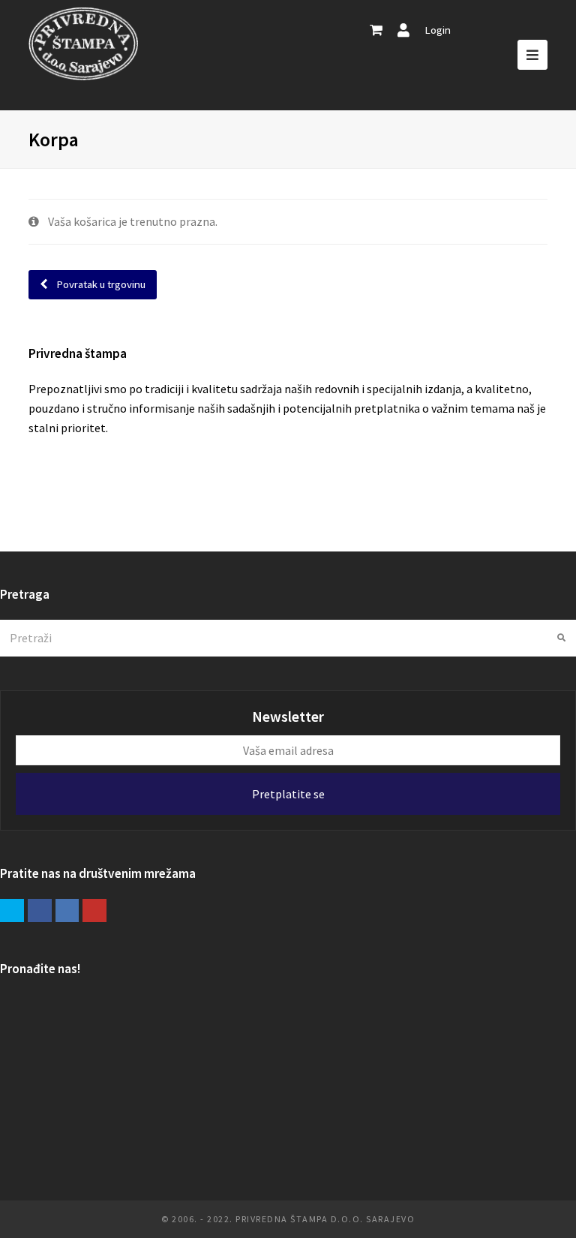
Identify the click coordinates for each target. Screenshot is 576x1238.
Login (437, 30)
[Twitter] (12, 911)
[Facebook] (40, 911)
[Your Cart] (376, 30)
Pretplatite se (288, 793)
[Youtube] (94, 911)
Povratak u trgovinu (100, 284)
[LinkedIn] (68, 911)
